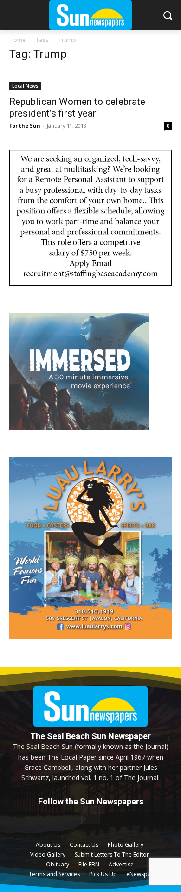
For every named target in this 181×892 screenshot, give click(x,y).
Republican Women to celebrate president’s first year (77, 107)
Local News (25, 85)
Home (17, 40)
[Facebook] (90, 815)
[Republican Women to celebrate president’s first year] (90, 80)
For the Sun (24, 125)
